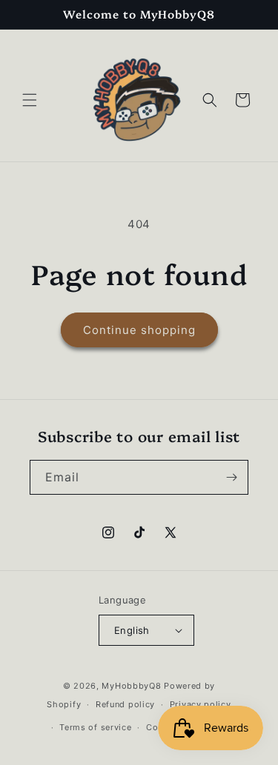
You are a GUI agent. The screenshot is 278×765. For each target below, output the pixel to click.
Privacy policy (200, 704)
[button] (29, 100)
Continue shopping (139, 330)
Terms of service (95, 727)
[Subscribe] (231, 477)
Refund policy (125, 704)
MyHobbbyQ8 (131, 686)
